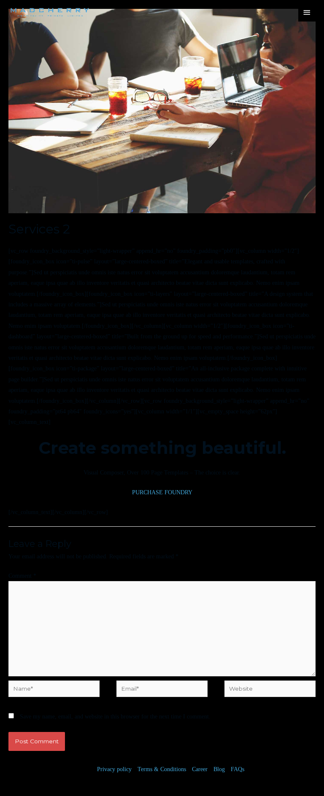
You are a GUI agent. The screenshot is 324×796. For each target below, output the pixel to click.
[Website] (270, 690)
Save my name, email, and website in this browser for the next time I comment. (115, 716)
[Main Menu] (307, 12)
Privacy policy (114, 769)
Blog (219, 769)
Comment (22, 576)
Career (200, 769)
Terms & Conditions (162, 769)
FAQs (237, 769)
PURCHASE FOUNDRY (162, 492)
